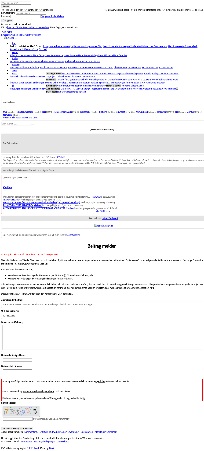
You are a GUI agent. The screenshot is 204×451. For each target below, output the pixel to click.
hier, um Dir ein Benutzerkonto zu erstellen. (28, 27)
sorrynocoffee (121, 111)
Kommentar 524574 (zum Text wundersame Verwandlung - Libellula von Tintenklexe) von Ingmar (70, 431)
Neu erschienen (69, 73)
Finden (6, 6)
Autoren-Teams (59, 67)
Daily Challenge (83, 88)
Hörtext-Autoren (90, 67)
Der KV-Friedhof (154, 79)
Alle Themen (64, 76)
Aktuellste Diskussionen (31, 76)
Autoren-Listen (75, 67)
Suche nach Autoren (74, 61)
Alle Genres (75, 76)
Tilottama (103, 111)
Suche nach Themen (54, 61)
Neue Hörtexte (105, 55)
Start (14, 43)
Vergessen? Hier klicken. (52, 16)
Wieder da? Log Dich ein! (35, 49)
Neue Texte (38, 55)
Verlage (82, 91)
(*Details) (61, 157)
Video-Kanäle (137, 85)
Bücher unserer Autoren (129, 88)
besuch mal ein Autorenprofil (117, 46)
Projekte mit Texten (100, 88)
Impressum (26, 441)
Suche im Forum (92, 61)
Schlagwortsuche (36, 61)
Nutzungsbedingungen (20, 88)
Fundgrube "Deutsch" (156, 82)
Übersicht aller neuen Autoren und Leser (20, 117)
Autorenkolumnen (65, 85)
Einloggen (7, 20)
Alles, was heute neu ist (21, 55)
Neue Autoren (71, 55)
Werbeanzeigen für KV (121, 82)
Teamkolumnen (82, 85)
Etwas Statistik (25, 82)
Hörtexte (126, 85)
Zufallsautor (46, 67)
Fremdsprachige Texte (154, 73)
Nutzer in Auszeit (150, 67)
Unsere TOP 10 (106, 67)
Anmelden (16, 34)
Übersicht (14, 76)
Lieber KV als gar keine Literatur (68, 82)
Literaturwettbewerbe (67, 91)
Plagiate (113, 88)
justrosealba (85, 111)
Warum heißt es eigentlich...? (96, 82)
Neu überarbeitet (85, 73)
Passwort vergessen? (31, 34)
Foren (14, 73)
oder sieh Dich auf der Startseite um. (149, 46)
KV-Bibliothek (148, 88)
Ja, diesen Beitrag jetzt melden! (17, 428)
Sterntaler (191, 111)
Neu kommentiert (102, 73)
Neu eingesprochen (120, 73)
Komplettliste (32, 67)
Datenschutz (63, 441)
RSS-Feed (34, 448)
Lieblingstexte (136, 73)
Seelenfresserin (72, 235)
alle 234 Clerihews (103, 211)
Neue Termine (120, 55)
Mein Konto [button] (6, 31)
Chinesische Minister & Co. (133, 79)
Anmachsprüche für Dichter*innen (105, 79)
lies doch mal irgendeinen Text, (88, 46)
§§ (13, 85)
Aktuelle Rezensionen (165, 88)
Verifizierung (38, 88)
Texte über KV (88, 76)
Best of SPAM (138, 82)
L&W (51, 448)
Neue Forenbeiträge (88, 55)
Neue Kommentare (54, 55)
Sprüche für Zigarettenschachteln (72, 79)
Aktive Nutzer (120, 67)
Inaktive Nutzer (166, 67)
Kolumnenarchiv (98, 85)
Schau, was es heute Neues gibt (58, 46)
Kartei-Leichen (134, 67)
